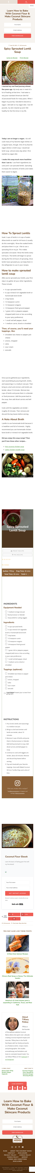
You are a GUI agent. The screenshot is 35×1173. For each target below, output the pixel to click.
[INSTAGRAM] (16, 1147)
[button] (17, 872)
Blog (20, 923)
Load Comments (17, 1084)
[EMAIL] (12, 1147)
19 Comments (23, 45)
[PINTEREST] (19, 1147)
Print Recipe (24, 58)
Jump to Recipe (12, 58)
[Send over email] (14, 918)
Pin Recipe (18, 555)
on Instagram (9, 1059)
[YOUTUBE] (23, 1147)
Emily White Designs (22, 1169)
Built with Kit (17, 904)
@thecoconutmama (14, 791)
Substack (24, 1057)
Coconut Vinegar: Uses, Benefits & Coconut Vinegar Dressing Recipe (27, 1072)
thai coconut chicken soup (14, 447)
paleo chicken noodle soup (14, 450)
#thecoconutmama (19, 793)
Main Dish (24, 923)
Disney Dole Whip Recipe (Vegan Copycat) (7, 1071)
